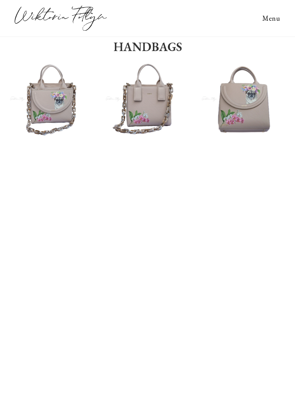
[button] (11, 99)
